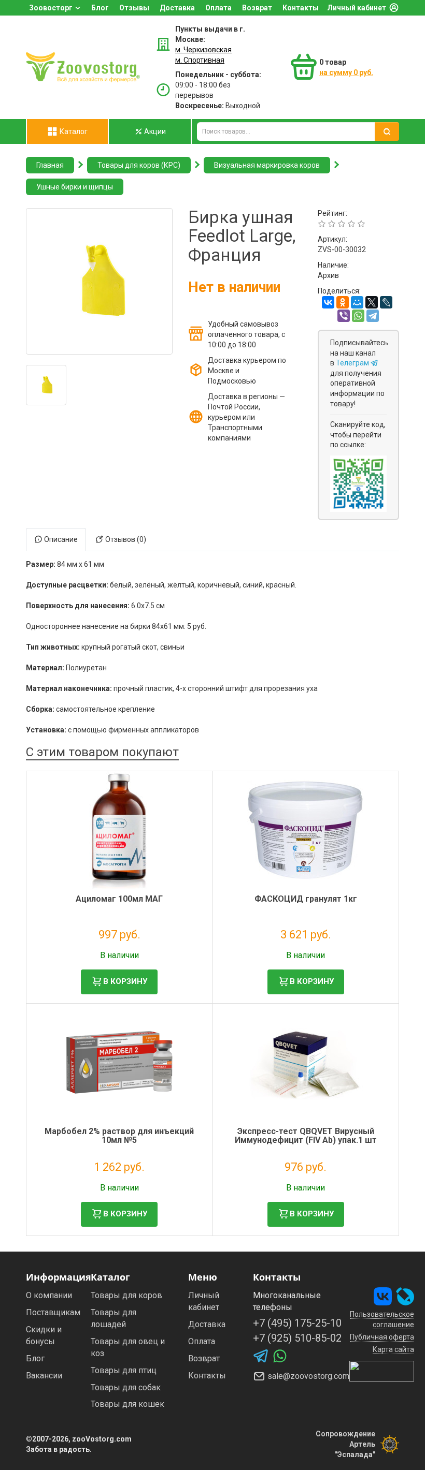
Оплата (218, 8)
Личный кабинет (356, 8)
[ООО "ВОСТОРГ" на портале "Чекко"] (381, 1370)
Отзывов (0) (125, 539)
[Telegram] (372, 316)
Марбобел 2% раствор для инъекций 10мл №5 (119, 1135)
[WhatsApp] (358, 316)
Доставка (177, 8)
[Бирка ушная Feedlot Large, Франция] (99, 281)
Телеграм (353, 363)
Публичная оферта (382, 1337)
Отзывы (134, 8)
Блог (100, 8)
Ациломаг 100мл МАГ (119, 899)
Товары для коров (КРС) (138, 165)
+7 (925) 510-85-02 (297, 1338)
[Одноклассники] (342, 302)
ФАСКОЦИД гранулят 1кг (305, 899)
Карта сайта (393, 1349)
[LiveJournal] (386, 302)
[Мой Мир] (357, 302)
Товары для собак (126, 1387)
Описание (60, 539)
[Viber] (343, 316)
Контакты (300, 8)
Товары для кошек (127, 1404)
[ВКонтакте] (328, 302)
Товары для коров (126, 1295)
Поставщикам (53, 1312)
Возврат (257, 8)
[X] (371, 302)
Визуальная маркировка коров (267, 165)
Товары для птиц (124, 1370)
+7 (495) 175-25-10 (297, 1323)
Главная (50, 165)
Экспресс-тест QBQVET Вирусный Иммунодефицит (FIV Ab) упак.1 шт (306, 1135)
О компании (49, 1295)
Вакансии (44, 1375)
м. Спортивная (199, 60)
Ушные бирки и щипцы (74, 187)
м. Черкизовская (203, 50)
